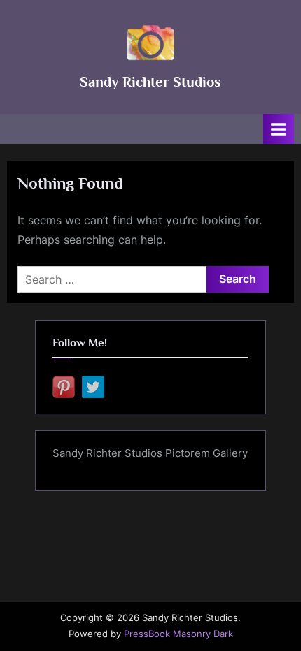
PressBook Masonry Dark (178, 634)
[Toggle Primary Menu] (278, 129)
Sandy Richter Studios (150, 81)
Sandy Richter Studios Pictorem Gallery (150, 453)
